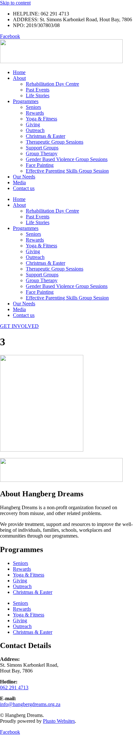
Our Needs (24, 176)
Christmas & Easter (45, 136)
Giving (33, 124)
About (19, 78)
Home (19, 72)
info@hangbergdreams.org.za (30, 704)
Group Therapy (41, 153)
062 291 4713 (14, 687)
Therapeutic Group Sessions (54, 142)
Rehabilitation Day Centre (52, 84)
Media (19, 182)
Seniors (33, 107)
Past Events (37, 89)
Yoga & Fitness (41, 118)
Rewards (35, 113)
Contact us (24, 188)
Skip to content (15, 2)
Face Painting (40, 165)
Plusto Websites (59, 721)
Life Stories (37, 95)
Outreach (35, 130)
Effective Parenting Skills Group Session (67, 171)
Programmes (25, 101)
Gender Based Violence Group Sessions (66, 159)
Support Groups (42, 147)
